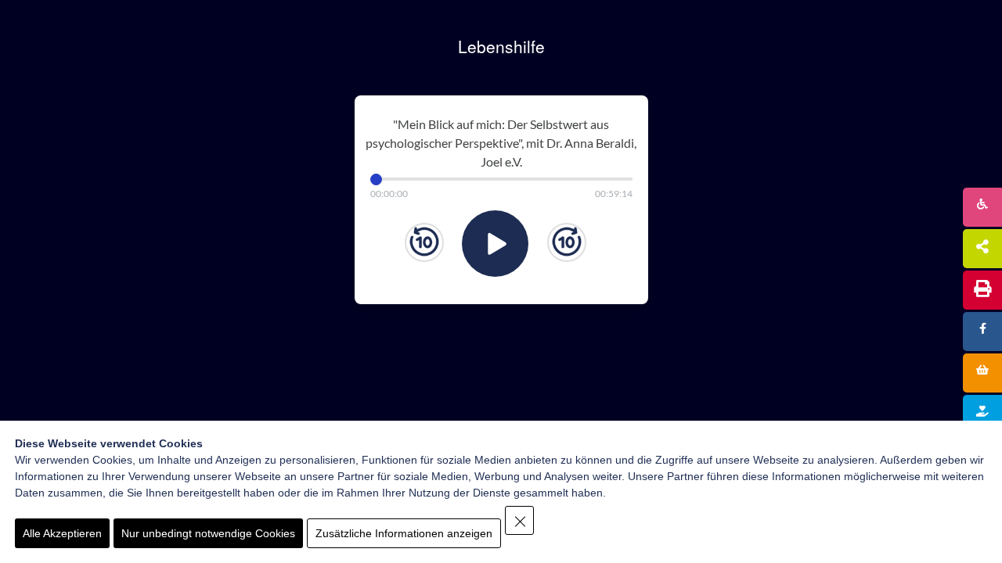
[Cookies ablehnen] (519, 520)
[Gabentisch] (982, 373)
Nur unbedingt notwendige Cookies (208, 533)
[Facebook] (982, 331)
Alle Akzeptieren (62, 533)
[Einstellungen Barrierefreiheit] (982, 207)
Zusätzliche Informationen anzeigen (403, 533)
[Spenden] (982, 414)
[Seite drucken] (982, 290)
